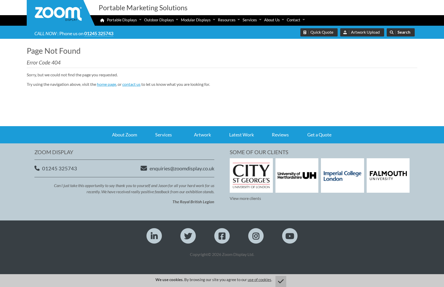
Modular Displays (196, 19)
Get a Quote (319, 134)
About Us (272, 19)
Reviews (280, 134)
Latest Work (241, 134)
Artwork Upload (365, 32)
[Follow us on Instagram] (256, 236)
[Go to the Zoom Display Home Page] (58, 14)
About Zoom (124, 134)
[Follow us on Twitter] (188, 236)
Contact (293, 19)
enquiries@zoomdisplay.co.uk (182, 168)
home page (106, 84)
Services (250, 19)
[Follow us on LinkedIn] (154, 236)
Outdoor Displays (159, 19)
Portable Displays (122, 19)
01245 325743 (98, 33)
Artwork (202, 134)
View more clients (245, 198)
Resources (227, 19)
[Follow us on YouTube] (290, 236)
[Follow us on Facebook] (222, 236)
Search (403, 32)
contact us (131, 84)
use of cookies (259, 279)
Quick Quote (321, 32)
